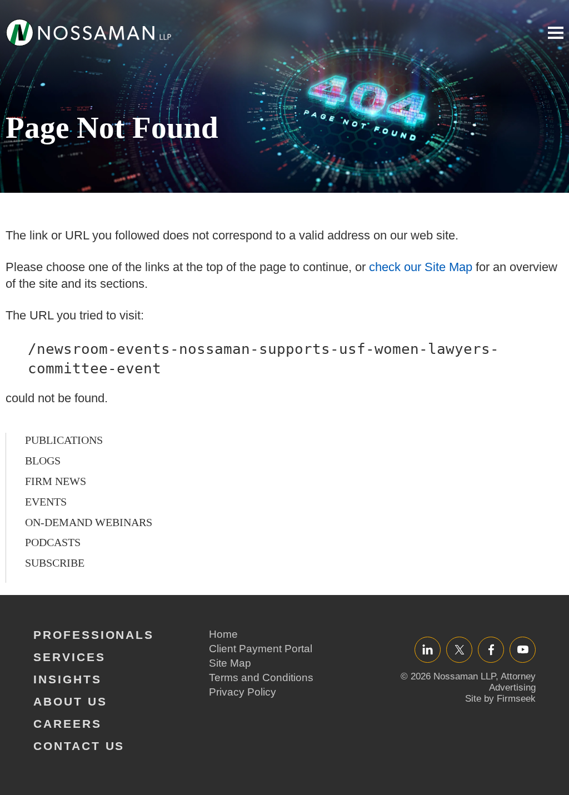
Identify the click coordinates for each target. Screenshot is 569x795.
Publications (64, 440)
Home (223, 634)
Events (46, 502)
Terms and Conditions (261, 677)
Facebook (491, 649)
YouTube (523, 649)
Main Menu (555, 33)
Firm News (55, 481)
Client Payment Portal (260, 648)
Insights (67, 679)
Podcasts (53, 542)
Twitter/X (459, 649)
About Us (70, 701)
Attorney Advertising (512, 682)
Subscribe (54, 563)
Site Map (230, 663)
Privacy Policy (242, 692)
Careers (67, 723)
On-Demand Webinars (88, 522)
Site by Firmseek (500, 698)
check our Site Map (420, 267)
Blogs (43, 460)
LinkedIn (428, 649)
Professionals (93, 634)
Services (69, 657)
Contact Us (78, 745)
